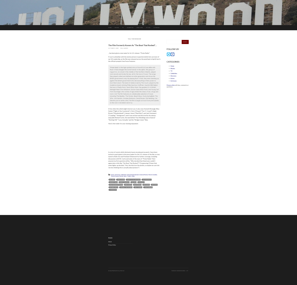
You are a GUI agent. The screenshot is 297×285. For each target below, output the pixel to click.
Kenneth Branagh (124, 182)
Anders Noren (181, 270)
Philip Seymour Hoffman (116, 184)
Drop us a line (171, 85)
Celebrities (130, 27)
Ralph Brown (137, 184)
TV (123, 27)
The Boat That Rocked (126, 187)
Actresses (157, 27)
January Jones (113, 182)
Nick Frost (141, 182)
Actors (148, 27)
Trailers (129, 176)
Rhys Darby (146, 184)
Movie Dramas (115, 176)
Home (110, 27)
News (125, 176)
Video (133, 176)
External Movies (143, 174)
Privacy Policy (112, 245)
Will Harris (124, 48)
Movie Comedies (152, 174)
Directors (140, 27)
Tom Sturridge (148, 187)
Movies (117, 27)
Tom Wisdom (113, 189)
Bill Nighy (112, 179)
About (110, 241)
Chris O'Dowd (120, 179)
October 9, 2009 (113, 48)
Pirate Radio (128, 184)
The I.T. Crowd (138, 187)
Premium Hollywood (118, 270)
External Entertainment (133, 174)
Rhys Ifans (154, 184)
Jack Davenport (147, 179)
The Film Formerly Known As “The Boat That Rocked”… (132, 45)
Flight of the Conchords (133, 179)
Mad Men (133, 182)
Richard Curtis (114, 187)
